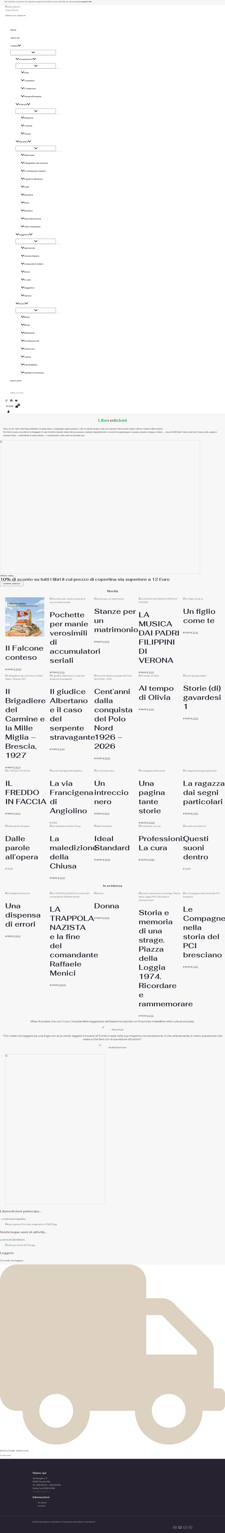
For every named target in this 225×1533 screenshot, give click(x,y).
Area (26, 73)
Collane (14, 46)
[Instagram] (6, 401)
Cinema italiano (31, 256)
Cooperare (29, 80)
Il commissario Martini (35, 171)
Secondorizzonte (32, 219)
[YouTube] (16, 401)
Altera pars (29, 155)
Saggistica (24, 235)
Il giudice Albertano (33, 179)
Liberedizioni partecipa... (20, 1211)
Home (13, 30)
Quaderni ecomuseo (34, 373)
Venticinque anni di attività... (23, 1232)
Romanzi (28, 211)
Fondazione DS (31, 341)
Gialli (26, 187)
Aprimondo (29, 248)
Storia (22, 304)
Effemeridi (29, 333)
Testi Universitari (32, 227)
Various (27, 296)
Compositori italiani (33, 264)
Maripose (28, 118)
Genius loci (29, 349)
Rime (26, 203)
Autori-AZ (15, 38)
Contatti (41, 1506)
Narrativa (23, 142)
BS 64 (27, 325)
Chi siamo (42, 1502)
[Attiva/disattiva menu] (33, 52)
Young (27, 134)
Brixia (27, 317)
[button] (19, 46)
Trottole (28, 126)
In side (27, 280)
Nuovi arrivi (15, 381)
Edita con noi (16, 393)
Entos (27, 272)
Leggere (7, 1253)
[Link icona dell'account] (8, 412)
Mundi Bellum (30, 365)
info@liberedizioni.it (41, 1492)
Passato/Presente (32, 96)
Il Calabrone (30, 88)
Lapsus (27, 357)
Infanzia (23, 104)
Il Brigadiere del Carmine (36, 163)
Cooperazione (26, 59)
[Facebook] (11, 401)
